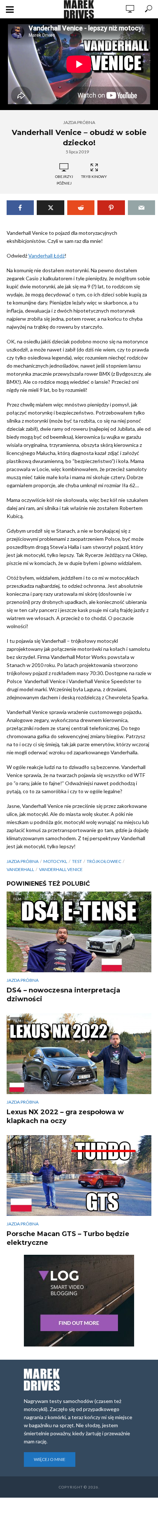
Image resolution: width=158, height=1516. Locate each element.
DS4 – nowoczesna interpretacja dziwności (63, 994)
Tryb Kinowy (94, 176)
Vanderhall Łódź (46, 255)
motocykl (55, 861)
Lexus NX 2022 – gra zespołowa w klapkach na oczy (65, 1116)
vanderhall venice (61, 869)
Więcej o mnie (49, 1459)
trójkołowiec (104, 861)
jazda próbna (23, 861)
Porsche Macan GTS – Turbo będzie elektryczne (68, 1238)
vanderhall (20, 869)
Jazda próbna (79, 122)
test (77, 861)
